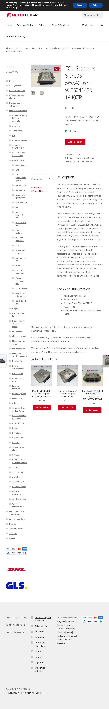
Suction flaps (18, 472)
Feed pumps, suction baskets (19, 354)
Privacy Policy (41, 626)
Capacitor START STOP (18, 146)
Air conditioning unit (21, 177)
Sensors (15, 442)
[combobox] (92, 15)
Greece (60, 625)
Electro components (25, 48)
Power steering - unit (20, 281)
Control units (41, 48)
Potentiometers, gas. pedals (19, 417)
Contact (39, 651)
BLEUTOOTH (21, 202)
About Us (39, 631)
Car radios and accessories (18, 154)
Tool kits (13, 533)
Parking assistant (20, 271)
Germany (69, 628)
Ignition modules (16, 387)
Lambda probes (19, 393)
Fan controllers (19, 348)
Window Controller (16, 493)
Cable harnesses (19, 140)
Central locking (19, 231)
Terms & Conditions (61, 25)
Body (11, 81)
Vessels (12, 538)
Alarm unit (20, 190)
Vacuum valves (19, 486)
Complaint (40, 637)
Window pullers (19, 499)
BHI (13, 135)
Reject (95, 5)
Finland (68, 625)
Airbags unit (21, 185)
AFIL (17, 170)
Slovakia (61, 643)
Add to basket (75, 141)
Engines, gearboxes (17, 519)
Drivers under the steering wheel (18, 324)
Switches (16, 477)
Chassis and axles (17, 90)
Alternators (17, 130)
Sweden (67, 639)
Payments (40, 662)
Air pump (16, 126)
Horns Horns (17, 373)
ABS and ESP (21, 165)
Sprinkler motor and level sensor (19, 461)
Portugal (61, 635)
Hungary (61, 632)
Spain (59, 639)
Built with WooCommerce (33, 692)
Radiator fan (18, 423)
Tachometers (18, 481)
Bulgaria (61, 621)
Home (9, 25)
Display (15, 308)
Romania (71, 635)
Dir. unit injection (56, 48)
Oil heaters (17, 398)
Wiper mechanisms (18, 505)
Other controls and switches (18, 409)
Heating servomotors (18, 367)
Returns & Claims (25, 25)
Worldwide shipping (15, 36)
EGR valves (17, 331)
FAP (17, 245)
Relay (14, 428)
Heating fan (17, 361)
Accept (80, 5)
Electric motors (19, 336)
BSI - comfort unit (19, 215)
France (60, 628)
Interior (12, 524)
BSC (17, 207)
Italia (69, 632)
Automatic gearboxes (20, 196)
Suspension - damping (21, 294)
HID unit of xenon (20, 251)
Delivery (42, 25)
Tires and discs (16, 528)
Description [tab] (37, 178)
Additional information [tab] (37, 189)
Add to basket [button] (42, 407)
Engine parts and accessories (16, 513)
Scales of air (17, 437)
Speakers (16, 455)
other (18, 265)
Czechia (70, 621)
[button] (56, 69)
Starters (16, 467)
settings (14, 8)
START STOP (21, 288)
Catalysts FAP (15, 85)
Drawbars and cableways (15, 104)
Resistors (16, 433)
